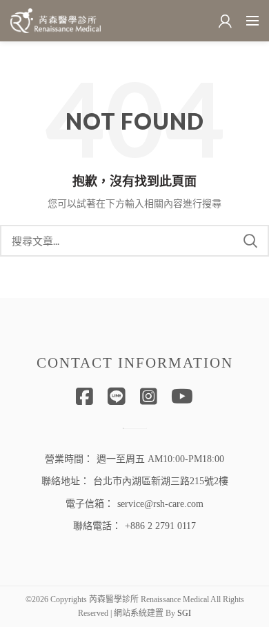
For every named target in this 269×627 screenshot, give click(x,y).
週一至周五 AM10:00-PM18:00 (160, 459)
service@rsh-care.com (160, 504)
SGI (184, 613)
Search (250, 241)
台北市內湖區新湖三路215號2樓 (160, 481)
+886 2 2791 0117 (160, 526)
